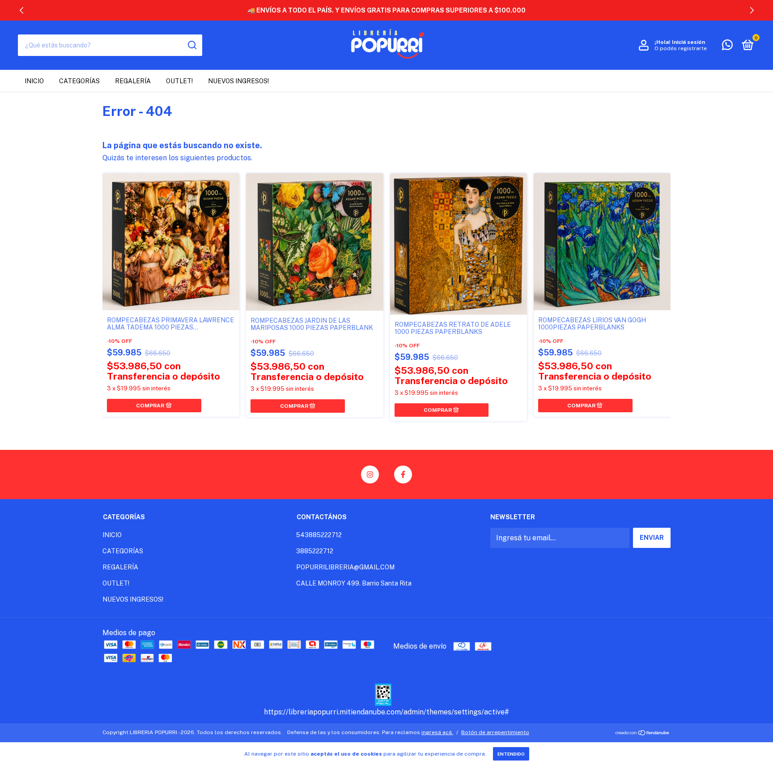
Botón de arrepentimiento (495, 732)
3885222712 (314, 551)
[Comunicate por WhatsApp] (727, 46)
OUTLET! (179, 81)
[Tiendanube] (643, 733)
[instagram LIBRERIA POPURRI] (370, 474)
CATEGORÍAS (79, 81)
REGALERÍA (133, 81)
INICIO (34, 81)
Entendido (511, 753)
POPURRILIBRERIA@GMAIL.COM (345, 567)
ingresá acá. (437, 732)
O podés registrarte (680, 48)
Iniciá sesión (688, 42)
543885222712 (319, 534)
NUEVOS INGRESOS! (238, 81)
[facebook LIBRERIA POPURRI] (403, 474)
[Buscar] (191, 45)
